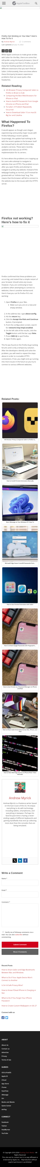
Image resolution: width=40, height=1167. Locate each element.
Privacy (4, 1056)
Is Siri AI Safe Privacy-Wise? (12, 985)
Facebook (5, 1122)
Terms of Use (6, 1060)
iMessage (5, 1095)
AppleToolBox (21, 3)
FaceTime (5, 1091)
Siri (3, 1098)
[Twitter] (15, 860)
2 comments (26, 42)
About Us (5, 1045)
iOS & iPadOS (6, 1072)
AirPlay (4, 1109)
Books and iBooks (8, 1102)
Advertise (5, 1052)
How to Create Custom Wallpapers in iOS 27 (19, 1006)
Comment (6, 902)
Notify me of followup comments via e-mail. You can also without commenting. (18, 934)
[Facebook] (25, 860)
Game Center (6, 1106)
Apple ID (5, 1076)
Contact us (5, 1049)
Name (4, 878)
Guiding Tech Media (27, 1152)
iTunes (4, 1087)
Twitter (4, 1126)
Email (4, 890)
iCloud (4, 1080)
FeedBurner (6, 1130)
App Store (5, 1084)
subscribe (18, 935)
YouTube (5, 1133)
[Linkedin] (20, 860)
